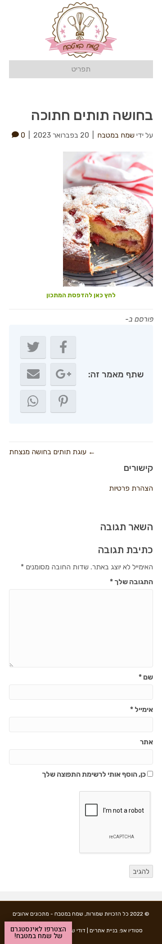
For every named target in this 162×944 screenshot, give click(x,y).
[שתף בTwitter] (33, 347)
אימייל (141, 709)
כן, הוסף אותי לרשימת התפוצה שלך (94, 774)
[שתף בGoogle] (63, 374)
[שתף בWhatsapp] (33, 401)
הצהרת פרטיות (131, 488)
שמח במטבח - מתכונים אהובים (48, 914)
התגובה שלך (131, 581)
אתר (146, 742)
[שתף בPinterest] (63, 401)
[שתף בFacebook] (63, 347)
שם (146, 677)
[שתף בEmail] (33, 374)
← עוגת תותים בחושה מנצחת (52, 451)
